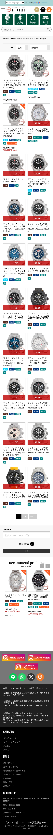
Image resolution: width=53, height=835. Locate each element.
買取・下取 (7, 782)
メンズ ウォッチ (10, 738)
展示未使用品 (32, 89)
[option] (16, 594)
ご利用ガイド (8, 763)
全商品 (6, 38)
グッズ (6, 749)
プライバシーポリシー (12, 774)
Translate (44, 3)
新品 (5, 140)
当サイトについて (10, 766)
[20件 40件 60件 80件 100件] (22, 47)
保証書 (18, 91)
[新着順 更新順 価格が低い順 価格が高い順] (40, 47)
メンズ (11, 91)
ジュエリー (7, 746)
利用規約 (7, 778)
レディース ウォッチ (11, 742)
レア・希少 (37, 603)
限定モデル (37, 137)
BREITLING (28, 38)
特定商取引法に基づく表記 (14, 770)
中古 (5, 91)
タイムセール (12, 143)
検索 (26, 551)
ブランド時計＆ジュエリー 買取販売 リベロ (27, 822)
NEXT (32, 516)
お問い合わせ (8, 786)
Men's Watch (16, 38)
